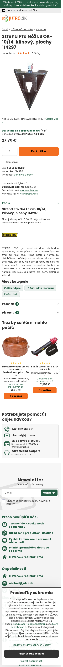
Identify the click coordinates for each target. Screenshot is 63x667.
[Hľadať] (41, 18)
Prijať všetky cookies (31, 653)
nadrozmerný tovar (29, 194)
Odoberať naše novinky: (30, 484)
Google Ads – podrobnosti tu (29, 624)
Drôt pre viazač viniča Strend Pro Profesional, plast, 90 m (15, 371)
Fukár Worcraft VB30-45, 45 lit (44, 368)
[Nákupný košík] (49, 18)
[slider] (23, 53)
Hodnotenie (8, 53)
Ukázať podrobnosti (31, 661)
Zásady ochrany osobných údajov (31, 645)
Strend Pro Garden (22, 174)
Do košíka (38, 151)
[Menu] (57, 18)
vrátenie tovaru (29, 190)
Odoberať (49, 492)
